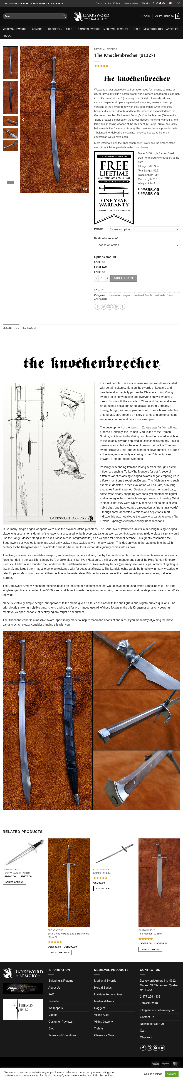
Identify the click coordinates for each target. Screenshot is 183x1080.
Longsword (127, 295)
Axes (69, 29)
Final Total (101, 267)
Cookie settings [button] (153, 1073)
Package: (99, 229)
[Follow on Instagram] (157, 3)
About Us (54, 987)
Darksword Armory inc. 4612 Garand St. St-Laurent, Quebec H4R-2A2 (159, 985)
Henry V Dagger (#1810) (17, 872)
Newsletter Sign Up (152, 1023)
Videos (52, 1014)
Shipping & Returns (60, 980)
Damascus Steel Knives (107, 3)
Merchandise (131, 3)
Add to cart (123, 278)
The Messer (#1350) (150, 933)
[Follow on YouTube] (162, 1048)
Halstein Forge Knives (108, 994)
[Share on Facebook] (97, 306)
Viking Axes (101, 1014)
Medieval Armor (104, 1001)
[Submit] (64, 16)
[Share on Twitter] (104, 306)
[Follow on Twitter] (160, 3)
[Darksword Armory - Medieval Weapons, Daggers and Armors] (91, 16)
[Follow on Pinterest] (163, 3)
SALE (137, 29)
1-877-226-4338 (150, 996)
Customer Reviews (60, 1021)
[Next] (180, 900)
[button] (167, 16)
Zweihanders (100, 299)
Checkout (146, 1037)
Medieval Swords (14, 29)
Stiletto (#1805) (102, 872)
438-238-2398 (149, 1003)
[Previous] (3, 900)
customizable (113, 295)
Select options (14, 882)
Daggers (54, 29)
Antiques (172, 29)
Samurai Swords (89, 29)
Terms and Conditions (62, 1035)
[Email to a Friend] (110, 306)
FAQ (51, 994)
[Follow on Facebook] (153, 3)
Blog (51, 1028)
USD (177, 3)
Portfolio (53, 1001)
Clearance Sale (104, 1035)
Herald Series (103, 987)
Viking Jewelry (103, 1021)
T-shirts (98, 1028)
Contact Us (147, 1017)
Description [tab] (11, 328)
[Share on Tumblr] (122, 306)
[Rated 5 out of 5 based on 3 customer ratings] (137, 66)
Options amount (105, 257)
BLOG (7, 36)
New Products (153, 29)
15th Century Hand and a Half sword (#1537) (68, 935)
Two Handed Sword (163, 295)
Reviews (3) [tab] (29, 328)
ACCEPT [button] (171, 1073)
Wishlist (146, 3)
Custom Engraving (105, 238)
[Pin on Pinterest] (116, 306)
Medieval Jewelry (115, 29)
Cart (142, 1030)
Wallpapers (55, 1008)
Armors (37, 29)
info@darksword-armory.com (158, 1010)
